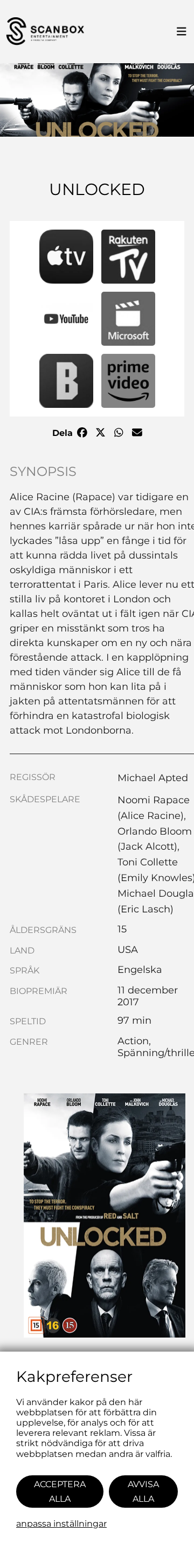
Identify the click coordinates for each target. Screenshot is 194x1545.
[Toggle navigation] (182, 32)
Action (133, 1041)
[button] (66, 257)
